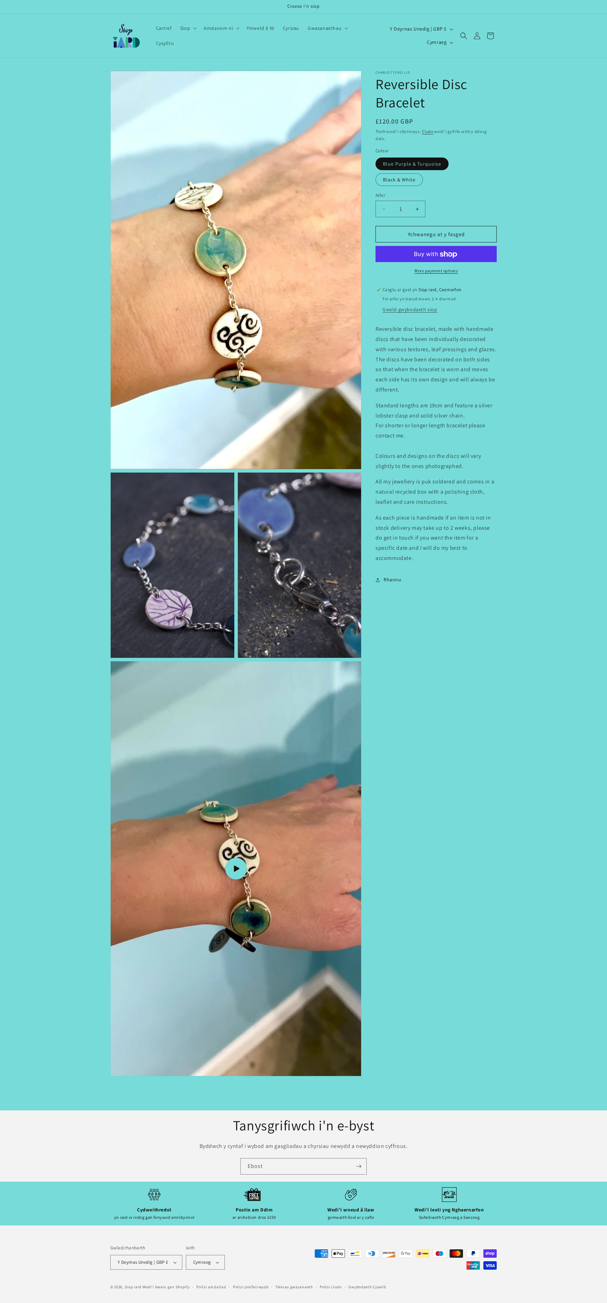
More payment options (436, 271)
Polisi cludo (330, 1286)
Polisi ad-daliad (211, 1286)
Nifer (380, 195)
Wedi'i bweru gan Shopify (166, 1286)
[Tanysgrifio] (358, 1166)
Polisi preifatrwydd (250, 1286)
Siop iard (133, 1286)
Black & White (399, 179)
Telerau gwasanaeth (294, 1286)
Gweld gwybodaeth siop (410, 310)
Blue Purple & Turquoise (412, 164)
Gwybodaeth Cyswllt (367, 1286)
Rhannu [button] (393, 580)
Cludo (427, 131)
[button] (188, 28)
